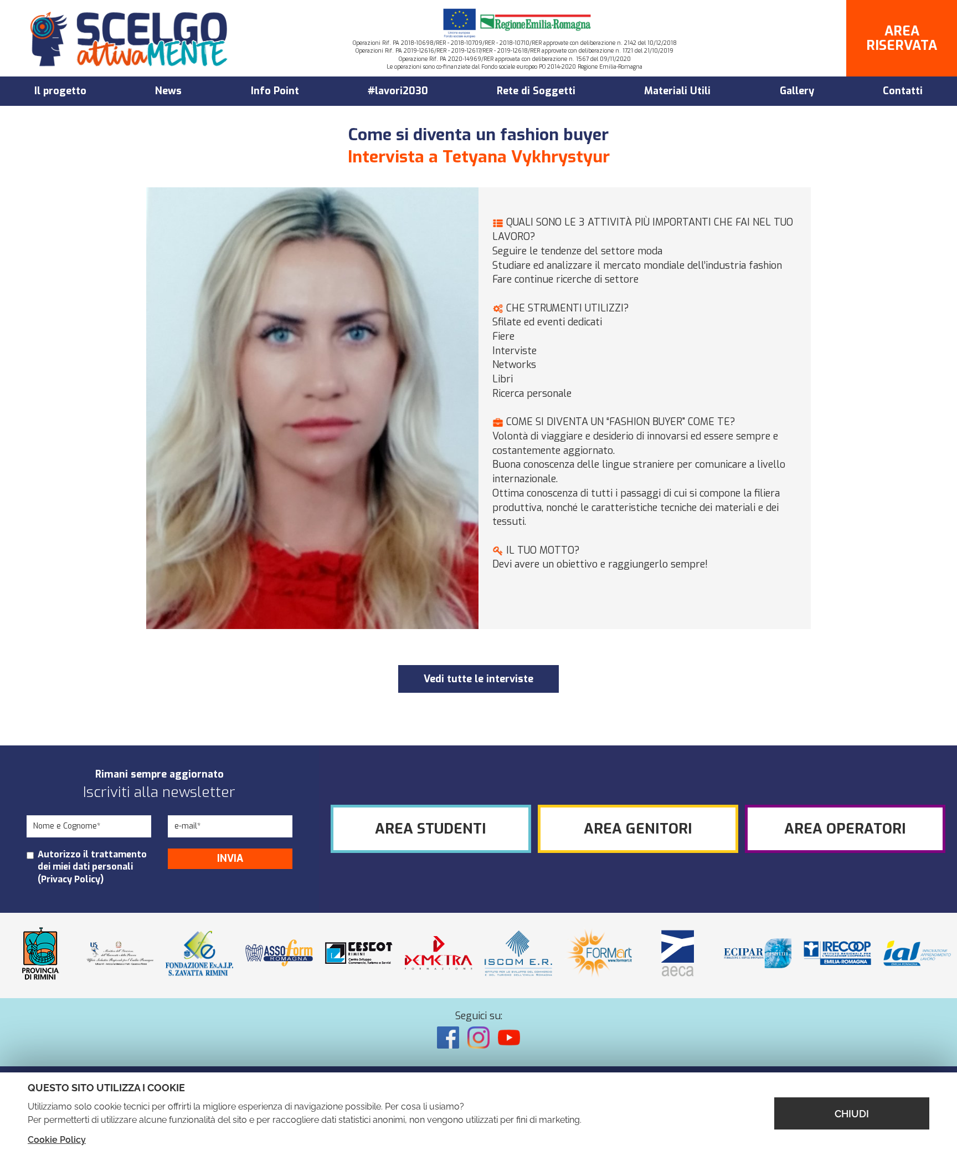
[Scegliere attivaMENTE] (130, 38)
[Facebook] (448, 1037)
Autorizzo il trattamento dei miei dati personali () (92, 867)
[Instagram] (478, 1037)
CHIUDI (852, 1114)
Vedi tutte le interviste (478, 679)
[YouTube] (509, 1037)
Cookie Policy (57, 1139)
